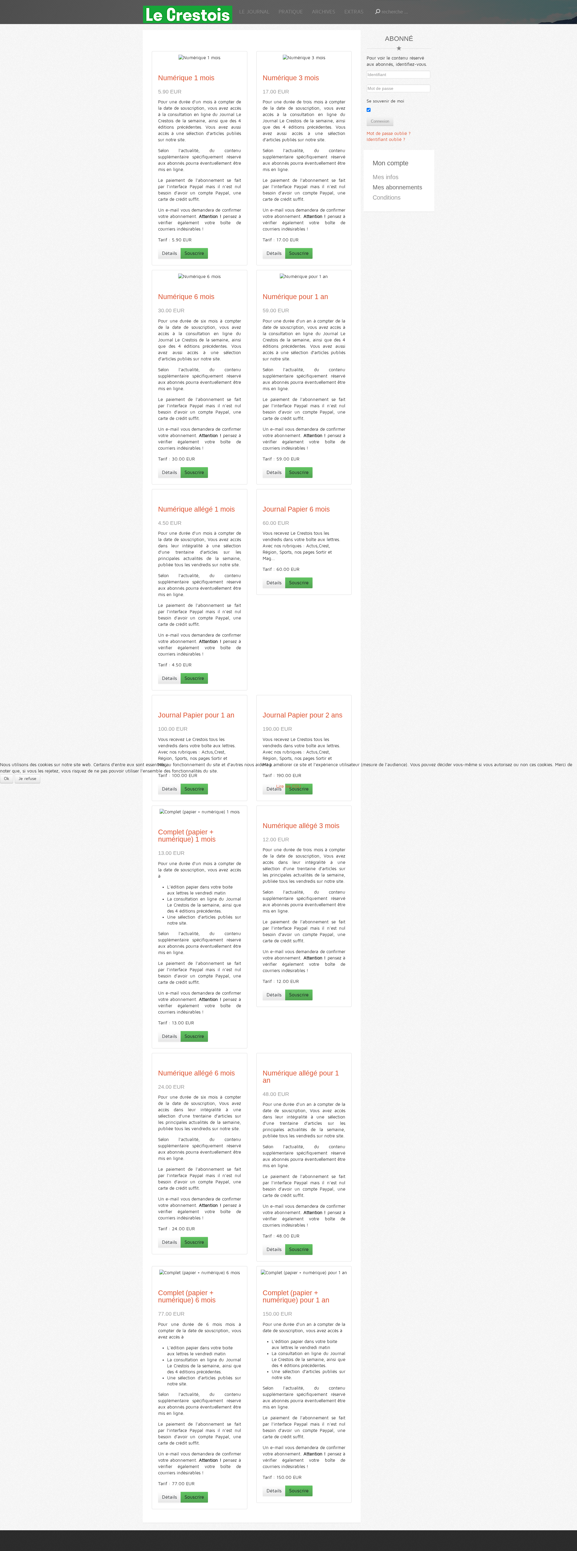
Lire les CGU (288, 786)
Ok (6, 778)
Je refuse (27, 778)
